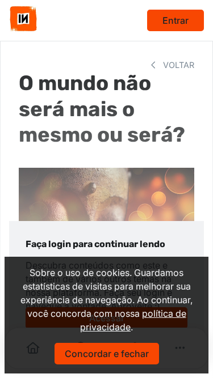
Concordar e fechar (107, 353)
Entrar (175, 20)
